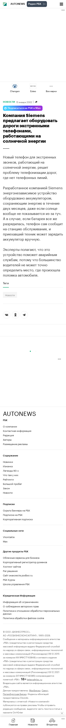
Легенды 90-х (11, 470)
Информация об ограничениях (20, 601)
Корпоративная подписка (18, 519)
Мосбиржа (34, 690)
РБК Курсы (9, 579)
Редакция (8, 435)
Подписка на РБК (13, 514)
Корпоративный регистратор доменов (25, 562)
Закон (6, 488)
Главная (13, 724)
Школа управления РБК (16, 584)
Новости (9, 102)
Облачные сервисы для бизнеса (21, 557)
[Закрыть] (62, 713)
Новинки (8, 461)
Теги (6, 283)
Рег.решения (10, 570)
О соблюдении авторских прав (21, 606)
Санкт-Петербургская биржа (26, 692)
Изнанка (8, 466)
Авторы (7, 439)
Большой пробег (12, 483)
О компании (10, 426)
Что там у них (10, 475)
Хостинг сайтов (12, 566)
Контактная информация (17, 430)
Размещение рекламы (15, 444)
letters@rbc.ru (34, 679)
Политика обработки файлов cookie (23, 618)
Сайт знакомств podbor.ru (18, 575)
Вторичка (52, 724)
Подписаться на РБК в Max (24, 108)
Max (5, 541)
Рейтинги (8, 479)
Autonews (17, 4)
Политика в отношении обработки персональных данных (31, 612)
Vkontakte (9, 537)
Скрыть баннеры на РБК (16, 510)
